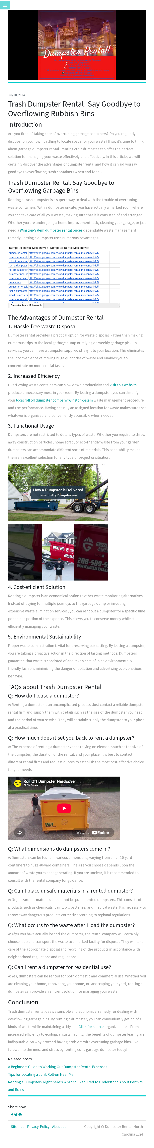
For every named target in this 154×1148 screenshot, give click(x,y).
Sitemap (17, 1126)
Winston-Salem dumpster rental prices (51, 230)
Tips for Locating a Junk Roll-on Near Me (40, 1074)
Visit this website (123, 384)
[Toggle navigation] (5, 5)
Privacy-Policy (38, 1126)
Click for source (91, 1026)
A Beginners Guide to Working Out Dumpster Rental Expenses (57, 1066)
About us (59, 1126)
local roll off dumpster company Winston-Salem (54, 400)
